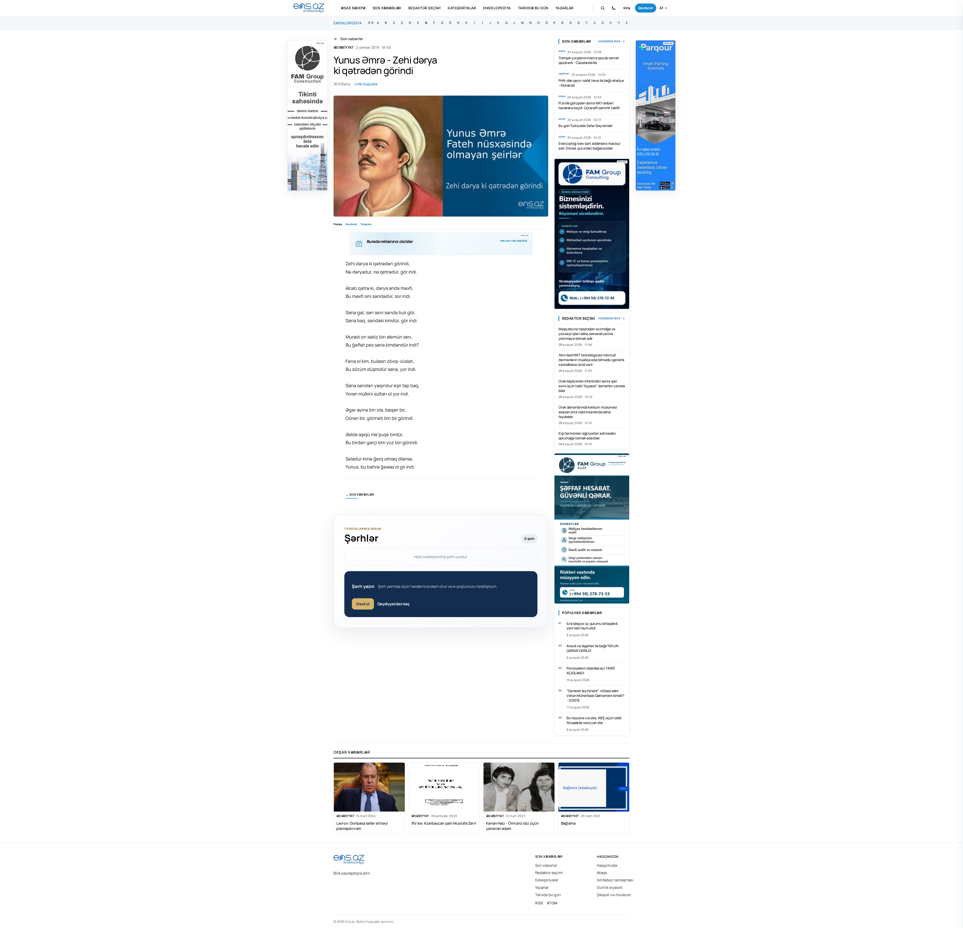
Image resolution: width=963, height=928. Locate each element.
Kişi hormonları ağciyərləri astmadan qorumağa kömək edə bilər (587, 435)
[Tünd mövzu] (614, 8)
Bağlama (568, 823)
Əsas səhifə (353, 8)
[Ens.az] (308, 8)
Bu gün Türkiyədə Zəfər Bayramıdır (585, 125)
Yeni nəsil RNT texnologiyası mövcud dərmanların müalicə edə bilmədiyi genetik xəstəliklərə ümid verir (591, 360)
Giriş (626, 8)
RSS (539, 903)
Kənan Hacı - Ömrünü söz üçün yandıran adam (512, 826)
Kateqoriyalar (462, 8)
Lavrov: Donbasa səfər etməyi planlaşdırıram (362, 826)
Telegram (366, 224)
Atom (552, 903)
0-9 (370, 23)
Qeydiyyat (645, 8)
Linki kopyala (365, 84)
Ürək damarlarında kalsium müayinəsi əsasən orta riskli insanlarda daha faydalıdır (587, 412)
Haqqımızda (607, 865)
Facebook (351, 224)
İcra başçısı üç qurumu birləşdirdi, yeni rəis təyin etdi (592, 626)
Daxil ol (362, 604)
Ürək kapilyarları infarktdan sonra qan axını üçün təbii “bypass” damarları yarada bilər (591, 386)
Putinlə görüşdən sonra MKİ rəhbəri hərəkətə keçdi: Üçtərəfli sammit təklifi (589, 105)
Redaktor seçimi (424, 8)
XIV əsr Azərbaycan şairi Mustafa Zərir (444, 823)
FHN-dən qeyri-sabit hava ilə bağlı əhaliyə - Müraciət (590, 83)
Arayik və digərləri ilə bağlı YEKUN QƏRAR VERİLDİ (592, 648)
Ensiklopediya (497, 8)
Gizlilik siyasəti (610, 887)
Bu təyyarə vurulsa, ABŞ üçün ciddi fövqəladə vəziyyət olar (594, 720)
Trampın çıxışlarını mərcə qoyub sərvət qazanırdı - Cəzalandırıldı (588, 60)
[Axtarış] (603, 8)
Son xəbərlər (387, 8)
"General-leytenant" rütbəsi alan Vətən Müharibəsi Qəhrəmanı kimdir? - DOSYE (595, 695)
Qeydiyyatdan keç (393, 604)
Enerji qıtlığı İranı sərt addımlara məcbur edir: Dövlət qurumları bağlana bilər (589, 146)
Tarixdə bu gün (533, 8)
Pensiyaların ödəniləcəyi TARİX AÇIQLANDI (591, 670)
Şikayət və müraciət (614, 894)
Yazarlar (564, 8)
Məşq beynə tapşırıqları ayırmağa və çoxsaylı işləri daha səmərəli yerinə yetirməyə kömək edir (586, 333)
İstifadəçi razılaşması (615, 880)
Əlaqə (602, 872)
